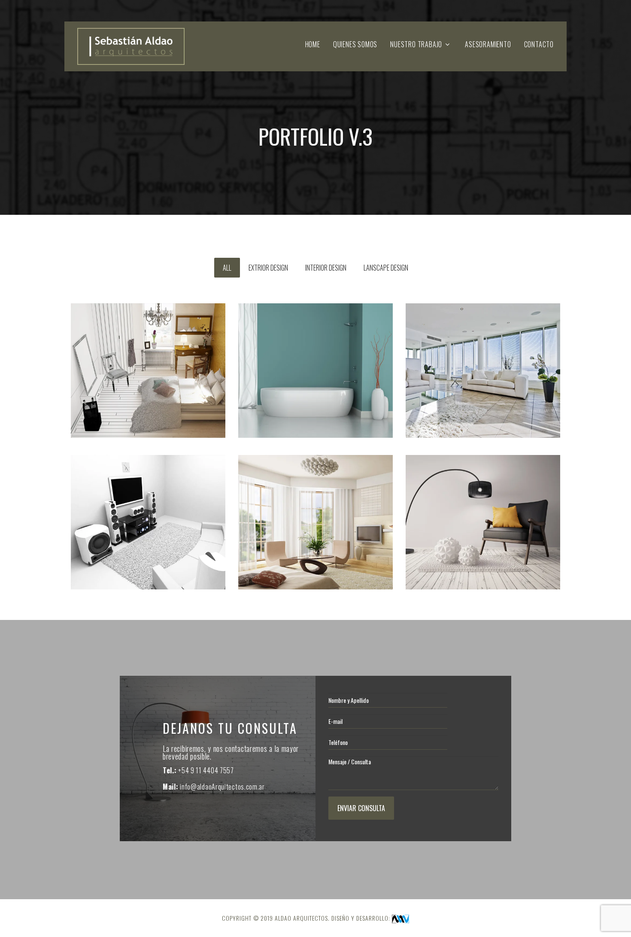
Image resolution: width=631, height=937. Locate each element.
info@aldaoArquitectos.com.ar (222, 786)
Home (312, 44)
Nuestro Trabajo (416, 44)
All (227, 267)
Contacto (539, 44)
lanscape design (386, 267)
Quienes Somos (355, 44)
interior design (325, 267)
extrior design (268, 267)
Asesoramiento (488, 44)
